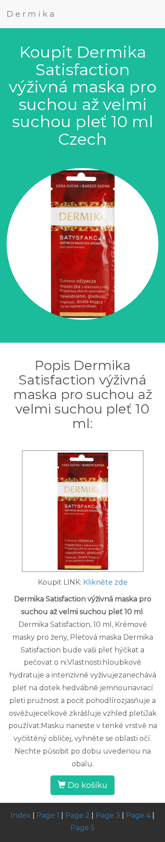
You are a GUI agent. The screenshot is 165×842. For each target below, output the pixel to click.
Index (21, 815)
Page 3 (107, 815)
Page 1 (48, 815)
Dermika (32, 14)
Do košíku (86, 785)
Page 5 (82, 828)
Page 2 (77, 815)
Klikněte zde (105, 582)
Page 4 (138, 815)
